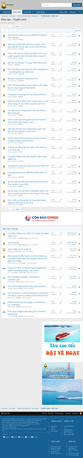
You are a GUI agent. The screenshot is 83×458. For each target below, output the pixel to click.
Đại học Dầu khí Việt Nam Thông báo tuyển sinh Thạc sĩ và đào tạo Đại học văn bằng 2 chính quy (28, 192)
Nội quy (50, 413)
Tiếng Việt (6, 413)
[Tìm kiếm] (80, 12)
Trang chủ (6, 12)
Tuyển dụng (40, 12)
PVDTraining (11, 282)
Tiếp (17, 26)
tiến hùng (10, 251)
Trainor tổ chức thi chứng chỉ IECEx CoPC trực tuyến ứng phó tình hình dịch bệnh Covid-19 (27, 54)
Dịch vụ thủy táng (74, 455)
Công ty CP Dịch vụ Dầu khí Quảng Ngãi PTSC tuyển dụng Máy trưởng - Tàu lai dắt (27, 269)
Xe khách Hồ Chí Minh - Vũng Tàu (68, 432)
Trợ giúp (67, 413)
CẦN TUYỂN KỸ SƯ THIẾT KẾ (19, 249)
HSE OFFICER (13, 242)
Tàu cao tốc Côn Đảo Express (73, 447)
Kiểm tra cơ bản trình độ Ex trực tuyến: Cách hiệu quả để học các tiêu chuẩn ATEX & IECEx (27, 45)
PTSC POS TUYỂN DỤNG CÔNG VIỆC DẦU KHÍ (27, 286)
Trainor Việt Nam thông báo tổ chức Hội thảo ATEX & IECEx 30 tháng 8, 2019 (27, 120)
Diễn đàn (17, 12)
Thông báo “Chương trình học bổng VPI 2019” (27, 94)
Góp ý (52, 429)
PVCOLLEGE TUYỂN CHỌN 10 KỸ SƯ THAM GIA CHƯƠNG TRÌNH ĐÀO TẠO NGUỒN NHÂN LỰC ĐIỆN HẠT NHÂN (27, 258)
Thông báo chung (54, 427)
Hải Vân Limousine (74, 453)
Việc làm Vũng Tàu (56, 446)
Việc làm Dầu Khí (33, 238)
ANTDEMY (11, 65)
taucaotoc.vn (54, 451)
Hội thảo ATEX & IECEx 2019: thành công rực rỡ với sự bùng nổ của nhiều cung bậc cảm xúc (28, 102)
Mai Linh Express (55, 453)
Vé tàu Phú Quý (55, 450)
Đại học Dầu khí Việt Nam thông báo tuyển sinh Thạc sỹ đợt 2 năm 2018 (28, 182)
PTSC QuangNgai (13, 272)
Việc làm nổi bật (10, 228)
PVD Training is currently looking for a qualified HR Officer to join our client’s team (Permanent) (28, 294)
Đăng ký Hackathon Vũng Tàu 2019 (23, 78)
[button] (32, 12)
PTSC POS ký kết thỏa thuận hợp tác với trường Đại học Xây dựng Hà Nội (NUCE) (28, 86)
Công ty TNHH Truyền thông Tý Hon (28, 422)
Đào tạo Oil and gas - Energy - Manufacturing (27, 62)
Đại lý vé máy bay (56, 448)
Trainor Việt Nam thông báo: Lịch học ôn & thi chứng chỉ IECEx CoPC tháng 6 (27, 139)
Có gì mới (27, 12)
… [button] (10, 26)
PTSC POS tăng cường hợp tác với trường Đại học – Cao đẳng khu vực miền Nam (28, 70)
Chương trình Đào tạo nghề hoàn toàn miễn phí (28, 165)
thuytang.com (68, 429)
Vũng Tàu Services (69, 434)
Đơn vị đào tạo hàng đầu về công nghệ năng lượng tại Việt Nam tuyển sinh (27, 201)
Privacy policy (59, 413)
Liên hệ (44, 413)
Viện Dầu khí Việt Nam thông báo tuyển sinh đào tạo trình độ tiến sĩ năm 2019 (27, 130)
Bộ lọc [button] (77, 31)
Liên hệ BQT (54, 431)
